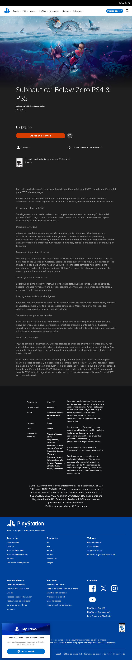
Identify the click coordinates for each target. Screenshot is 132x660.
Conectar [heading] (92, 580)
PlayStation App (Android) (98, 612)
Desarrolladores (54, 600)
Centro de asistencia (16, 584)
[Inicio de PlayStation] (7, 11)
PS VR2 (50, 550)
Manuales (11, 608)
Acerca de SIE (13, 542)
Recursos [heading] (52, 580)
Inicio (9, 530)
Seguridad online (94, 550)
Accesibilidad (93, 546)
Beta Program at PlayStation (99, 616)
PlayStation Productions (17, 554)
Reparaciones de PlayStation (19, 596)
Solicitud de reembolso (17, 604)
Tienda (16, 11)
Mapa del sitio (119, 653)
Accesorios (54, 11)
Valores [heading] (91, 538)
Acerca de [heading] (12, 538)
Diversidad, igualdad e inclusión (101, 554)
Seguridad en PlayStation (18, 588)
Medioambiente (94, 542)
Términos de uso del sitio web (97, 653)
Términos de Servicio (56, 584)
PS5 (24, 11)
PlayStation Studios (15, 550)
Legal (58, 653)
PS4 (48, 546)
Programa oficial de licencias (59, 604)
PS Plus (42, 11)
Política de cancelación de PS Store (62, 588)
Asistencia (77, 11)
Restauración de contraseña (19, 600)
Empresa (10, 558)
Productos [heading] (52, 538)
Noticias (65, 11)
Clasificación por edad (56, 592)
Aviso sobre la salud (56, 596)
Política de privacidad (72, 653)
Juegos (32, 11)
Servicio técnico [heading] (15, 580)
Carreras (10, 546)
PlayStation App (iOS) (96, 608)
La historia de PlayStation (18, 562)
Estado (10, 592)
